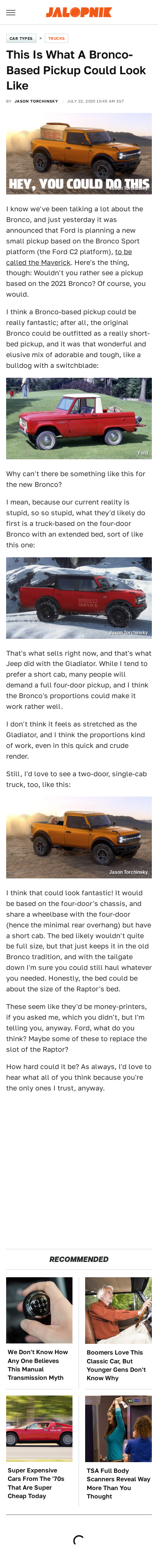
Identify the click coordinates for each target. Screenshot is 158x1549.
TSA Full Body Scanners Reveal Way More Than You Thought (118, 1483)
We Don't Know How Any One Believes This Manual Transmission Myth (38, 1364)
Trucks (56, 38)
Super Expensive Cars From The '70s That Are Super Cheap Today (36, 1483)
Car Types (21, 38)
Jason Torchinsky (36, 101)
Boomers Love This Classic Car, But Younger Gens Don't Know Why (116, 1365)
